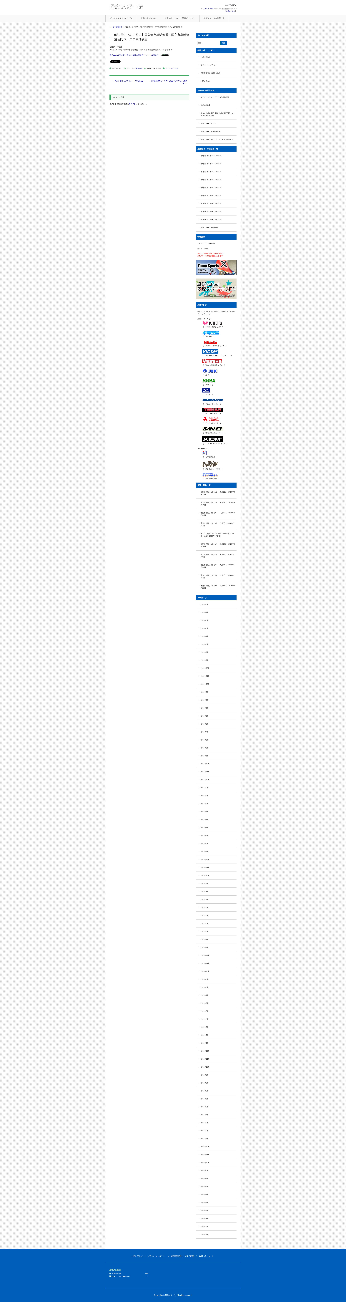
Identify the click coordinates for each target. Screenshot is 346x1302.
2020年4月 (205, 1211)
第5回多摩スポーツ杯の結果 (211, 188)
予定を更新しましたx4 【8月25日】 (128, 81)
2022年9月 (205, 979)
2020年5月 (205, 1203)
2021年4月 (205, 1115)
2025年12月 (205, 668)
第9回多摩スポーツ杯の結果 (211, 156)
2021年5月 (205, 1107)
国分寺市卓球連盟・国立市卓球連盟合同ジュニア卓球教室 (134, 55)
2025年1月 (205, 756)
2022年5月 (205, 1011)
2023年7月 (205, 899)
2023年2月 (205, 939)
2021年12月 (205, 1051)
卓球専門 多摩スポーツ (126, 6)
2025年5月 (205, 724)
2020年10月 (205, 1163)
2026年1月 (205, 660)
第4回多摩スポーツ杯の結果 (211, 196)
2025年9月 (205, 692)
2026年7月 (205, 612)
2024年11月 (205, 772)
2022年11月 (205, 963)
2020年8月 (205, 1179)
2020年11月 (205, 1155)
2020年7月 (205, 1187)
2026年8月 (205, 604)
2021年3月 (205, 1123)
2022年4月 (205, 1019)
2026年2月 (205, 652)
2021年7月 (205, 1091)
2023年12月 (205, 860)
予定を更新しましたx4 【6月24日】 (214, 544)
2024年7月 (205, 804)
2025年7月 (205, 708)
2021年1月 (205, 1139)
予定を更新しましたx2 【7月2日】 (214, 523)
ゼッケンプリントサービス (121, 18)
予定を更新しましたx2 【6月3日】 (214, 554)
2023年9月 (205, 883)
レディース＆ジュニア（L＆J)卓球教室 (215, 97)
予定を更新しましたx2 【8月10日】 (214, 502)
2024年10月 (205, 780)
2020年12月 (205, 1147)
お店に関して (205, 57)
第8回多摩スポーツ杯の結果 (211, 164)
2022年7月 (205, 995)
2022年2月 (205, 1035)
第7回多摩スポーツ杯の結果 (211, 172)
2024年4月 (205, 828)
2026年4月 (205, 636)
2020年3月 (205, 1219)
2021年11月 (205, 1059)
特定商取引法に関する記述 (210, 73)
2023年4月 (205, 923)
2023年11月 (205, 868)
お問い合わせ (230, 11)
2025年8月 (205, 700)
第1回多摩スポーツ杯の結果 (211, 220)
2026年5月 (205, 628)
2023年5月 (205, 915)
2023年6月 (205, 907)
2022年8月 (205, 987)
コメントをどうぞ (171, 68)
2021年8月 (205, 1083)
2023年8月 (205, 891)
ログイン (132, 104)
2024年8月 (205, 796)
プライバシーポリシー (209, 65)
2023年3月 (205, 931)
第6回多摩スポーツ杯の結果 (211, 180)
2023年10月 (205, 876)
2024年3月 (205, 836)
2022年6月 (205, 1003)
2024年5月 (205, 820)
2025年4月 (205, 732)
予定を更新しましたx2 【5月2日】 (214, 575)
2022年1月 (205, 1043)
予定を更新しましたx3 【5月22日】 (214, 565)
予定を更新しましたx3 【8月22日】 (214, 492)
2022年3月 (205, 1027)
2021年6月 (205, 1099)
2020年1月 (205, 1234)
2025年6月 (205, 716)
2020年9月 (205, 1171)
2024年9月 (205, 788)
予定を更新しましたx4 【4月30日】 (214, 586)
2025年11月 (205, 676)
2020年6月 (205, 1195)
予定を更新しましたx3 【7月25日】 (214, 513)
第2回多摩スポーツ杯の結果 (211, 212)
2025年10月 (205, 684)
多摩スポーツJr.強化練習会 (210, 131)
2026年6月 (205, 620)
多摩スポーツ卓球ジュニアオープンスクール (217, 139)
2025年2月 (205, 748)
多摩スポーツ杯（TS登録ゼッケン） (179, 18)
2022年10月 (205, 971)
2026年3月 (205, 644)
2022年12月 (205, 955)
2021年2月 (205, 1131)
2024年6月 (205, 812)
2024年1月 (205, 852)
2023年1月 (205, 947)
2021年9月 (205, 1075)
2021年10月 (205, 1067)
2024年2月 (205, 844)
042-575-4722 (208, 9)
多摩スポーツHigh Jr (208, 124)
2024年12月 (205, 764)
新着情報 (139, 68)
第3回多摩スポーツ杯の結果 (211, 204)
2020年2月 (205, 1227)
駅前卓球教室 (205, 105)
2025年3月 (205, 740)
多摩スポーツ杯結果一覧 (214, 18)
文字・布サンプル (148, 18)
